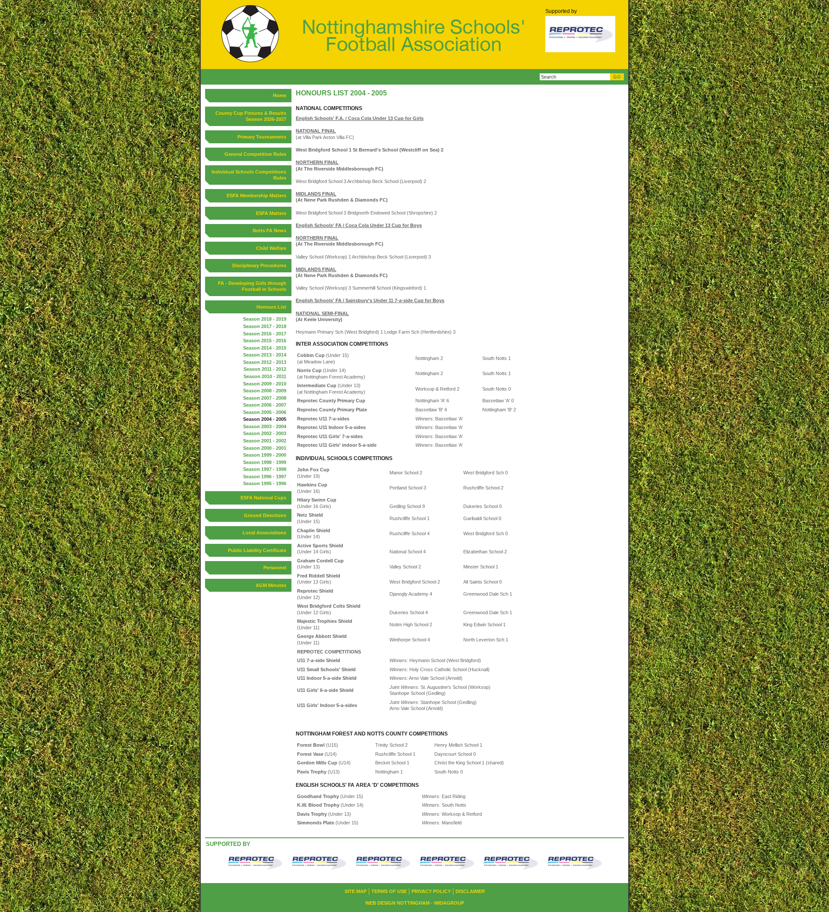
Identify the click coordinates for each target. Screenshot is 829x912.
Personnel (274, 567)
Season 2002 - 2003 (264, 433)
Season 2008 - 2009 (264, 390)
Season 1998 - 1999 (264, 462)
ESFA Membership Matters (256, 195)
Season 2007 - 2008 (264, 398)
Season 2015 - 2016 (264, 340)
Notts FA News (269, 230)
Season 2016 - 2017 (264, 333)
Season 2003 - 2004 (264, 426)
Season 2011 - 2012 (265, 369)
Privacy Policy (431, 891)
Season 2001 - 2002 (264, 440)
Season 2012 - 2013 (264, 362)
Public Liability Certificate (257, 550)
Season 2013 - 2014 (264, 354)
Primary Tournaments (261, 136)
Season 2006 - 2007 (264, 404)
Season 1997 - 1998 (264, 469)
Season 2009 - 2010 (264, 383)
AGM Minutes (271, 585)
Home (279, 95)
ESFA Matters (271, 213)
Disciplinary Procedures (259, 265)
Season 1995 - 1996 (264, 483)
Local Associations (264, 532)
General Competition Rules (255, 154)
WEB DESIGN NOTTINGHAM (397, 903)
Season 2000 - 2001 (264, 448)
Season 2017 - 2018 (264, 326)
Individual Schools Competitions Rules (249, 175)
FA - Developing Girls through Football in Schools (252, 286)
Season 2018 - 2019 (264, 319)
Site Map (356, 891)
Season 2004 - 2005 (264, 419)
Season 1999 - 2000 (264, 455)
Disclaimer (470, 891)
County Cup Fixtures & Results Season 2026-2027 (250, 116)
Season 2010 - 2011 (265, 376)
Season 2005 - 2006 (264, 412)
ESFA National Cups (263, 497)
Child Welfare (271, 248)
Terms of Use (389, 891)
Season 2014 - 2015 (264, 347)
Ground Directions (265, 515)
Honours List (271, 306)
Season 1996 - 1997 (264, 476)
